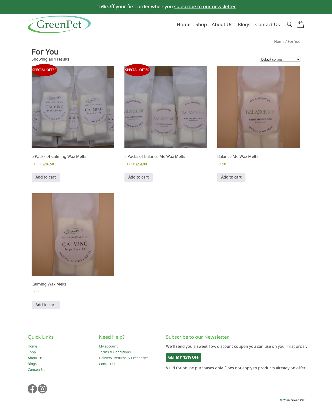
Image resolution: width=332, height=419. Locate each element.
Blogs (244, 24)
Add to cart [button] (45, 177)
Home (184, 24)
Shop (201, 24)
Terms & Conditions (115, 352)
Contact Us (267, 24)
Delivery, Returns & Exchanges (124, 358)
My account (108, 346)
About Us (222, 24)
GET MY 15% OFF (183, 357)
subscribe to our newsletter (205, 6)
